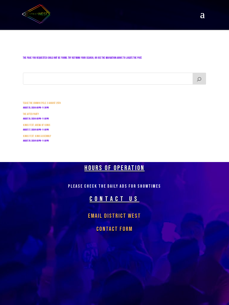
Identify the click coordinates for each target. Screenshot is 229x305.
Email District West (114, 216)
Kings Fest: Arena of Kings (36, 125)
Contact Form (114, 229)
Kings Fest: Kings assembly (37, 136)
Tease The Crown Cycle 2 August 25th (42, 103)
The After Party (31, 114)
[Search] (199, 79)
